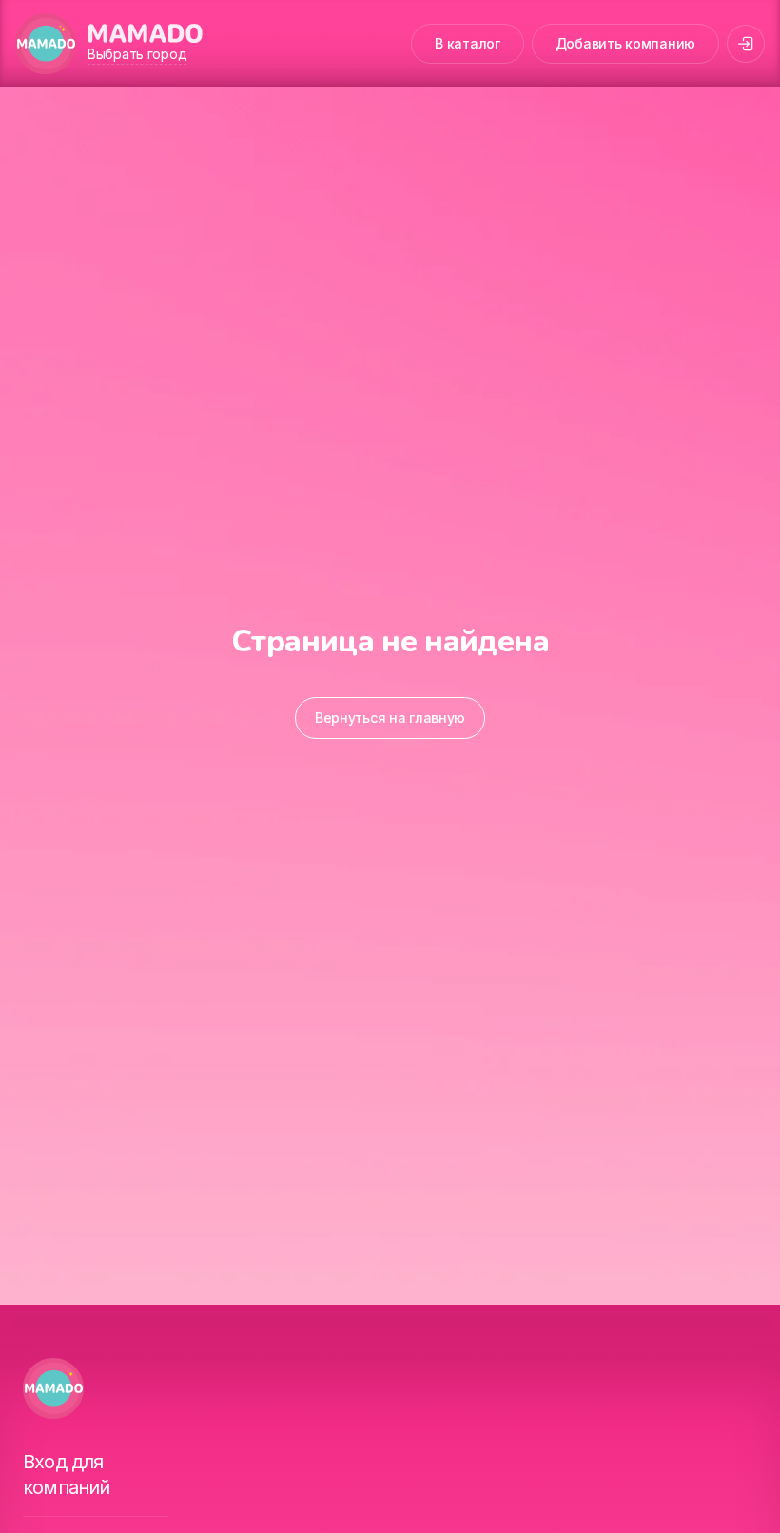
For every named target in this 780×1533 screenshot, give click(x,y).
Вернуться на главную (390, 717)
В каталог (467, 43)
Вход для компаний (66, 1474)
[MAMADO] (45, 43)
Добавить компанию (625, 43)
